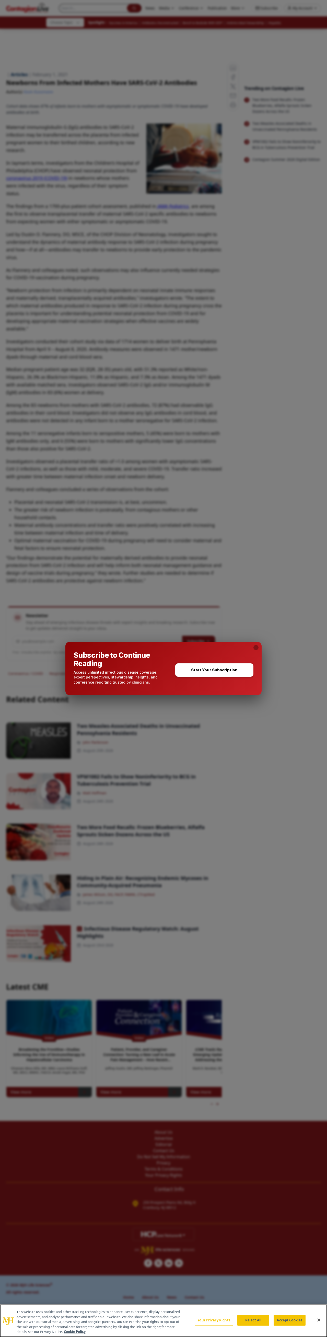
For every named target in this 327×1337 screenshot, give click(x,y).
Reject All (253, 1320)
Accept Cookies (289, 1320)
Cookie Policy (75, 1331)
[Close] (318, 1320)
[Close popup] (256, 647)
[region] (163, 1320)
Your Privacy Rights (213, 1320)
